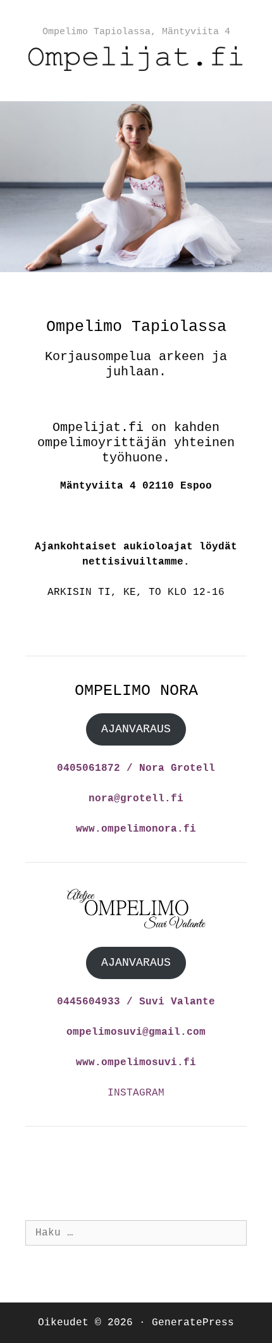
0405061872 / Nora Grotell (136, 768)
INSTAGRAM (136, 1093)
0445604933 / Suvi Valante (136, 1002)
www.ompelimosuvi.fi (136, 1062)
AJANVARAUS (136, 729)
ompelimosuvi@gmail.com (136, 1032)
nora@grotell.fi (136, 798)
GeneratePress (193, 1322)
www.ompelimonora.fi (136, 829)
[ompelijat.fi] (136, 58)
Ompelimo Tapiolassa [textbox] (136, 327)
